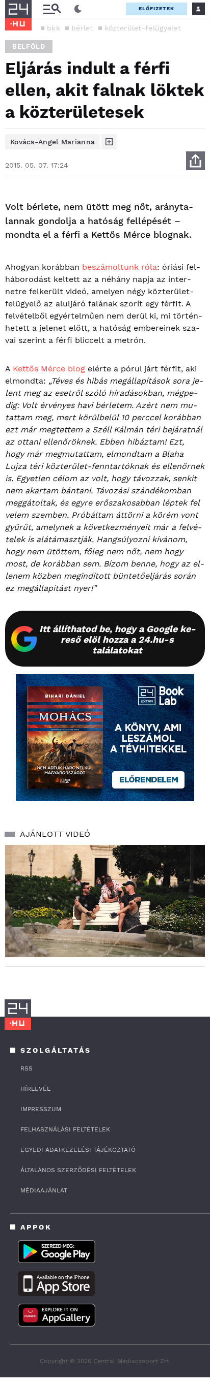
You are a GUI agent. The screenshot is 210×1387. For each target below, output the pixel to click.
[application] (105, 901)
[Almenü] (52, 9)
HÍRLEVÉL (35, 1088)
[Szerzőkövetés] (109, 141)
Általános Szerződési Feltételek (78, 1170)
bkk (53, 28)
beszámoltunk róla (118, 267)
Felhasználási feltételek (65, 1129)
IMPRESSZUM (40, 1109)
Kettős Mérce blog (49, 368)
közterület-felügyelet (142, 28)
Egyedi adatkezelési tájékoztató (78, 1149)
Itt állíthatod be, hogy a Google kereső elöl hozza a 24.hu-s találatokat (117, 639)
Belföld (28, 46)
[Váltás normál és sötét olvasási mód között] (78, 9)
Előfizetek (156, 8)
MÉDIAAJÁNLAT (43, 1190)
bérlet (82, 28)
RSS (26, 1068)
